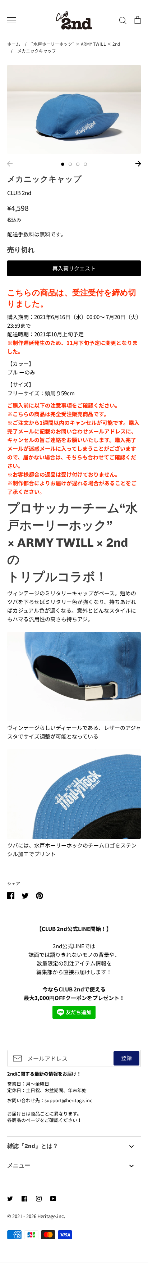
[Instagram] (39, 1198)
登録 (126, 1058)
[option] (74, 109)
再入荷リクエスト (74, 268)
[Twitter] (10, 1198)
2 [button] (70, 164)
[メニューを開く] (11, 20)
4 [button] (85, 164)
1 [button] (62, 164)
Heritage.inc (50, 1216)
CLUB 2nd (19, 192)
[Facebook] (24, 1198)
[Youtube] (53, 1198)
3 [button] (77, 164)
